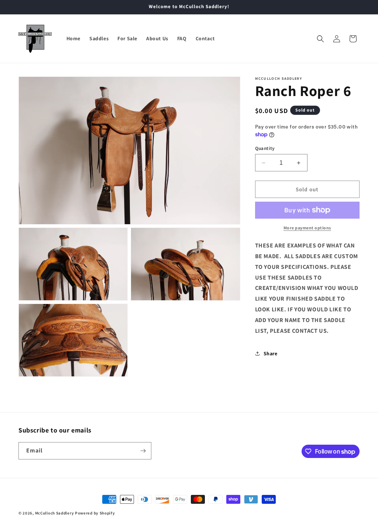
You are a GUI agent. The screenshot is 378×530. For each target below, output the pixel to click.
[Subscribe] (143, 450)
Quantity (265, 148)
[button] (320, 39)
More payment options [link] (307, 227)
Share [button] (271, 353)
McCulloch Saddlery (54, 513)
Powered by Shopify (95, 513)
